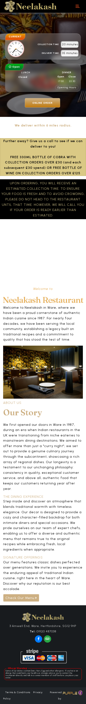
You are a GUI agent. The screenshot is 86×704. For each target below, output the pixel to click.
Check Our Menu (20, 598)
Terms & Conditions (17, 692)
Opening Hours (66, 87)
